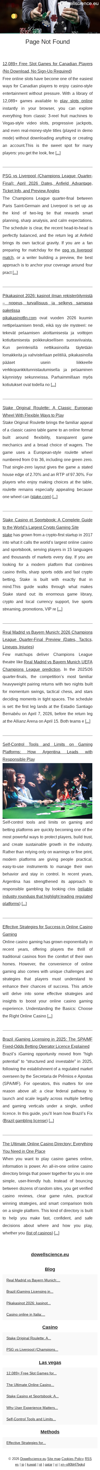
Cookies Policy (73, 1459)
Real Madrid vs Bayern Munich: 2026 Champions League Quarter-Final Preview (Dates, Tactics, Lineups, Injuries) (48, 639)
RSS (88, 1459)
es (17, 1464)
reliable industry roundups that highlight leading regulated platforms (48, 896)
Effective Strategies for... (26, 1443)
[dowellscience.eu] (50, 17)
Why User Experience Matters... (32, 1408)
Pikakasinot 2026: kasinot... (28, 1303)
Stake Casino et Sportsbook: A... (32, 1396)
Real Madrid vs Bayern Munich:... (33, 1280)
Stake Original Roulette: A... (28, 1338)
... (57, 153)
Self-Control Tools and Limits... (31, 1419)
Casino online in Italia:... (25, 1314)
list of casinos (39, 1233)
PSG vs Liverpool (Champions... (32, 1349)
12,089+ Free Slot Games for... (31, 1373)
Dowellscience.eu (33, 1459)
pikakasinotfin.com (19, 318)
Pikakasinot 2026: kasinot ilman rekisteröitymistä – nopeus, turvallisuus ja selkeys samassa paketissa (48, 303)
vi (56, 1464)
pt (40, 1464)
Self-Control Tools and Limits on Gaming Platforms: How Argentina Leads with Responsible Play (48, 752)
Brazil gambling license (25, 1120)
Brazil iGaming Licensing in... (29, 1291)
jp (23, 1464)
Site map (54, 1459)
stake (7, 535)
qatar (48, 1464)
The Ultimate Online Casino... (30, 1385)
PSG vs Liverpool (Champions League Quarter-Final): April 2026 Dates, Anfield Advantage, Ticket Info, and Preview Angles (48, 183)
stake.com (41, 497)
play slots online (76, 101)
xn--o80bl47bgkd (73, 1464)
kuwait (31, 1464)
